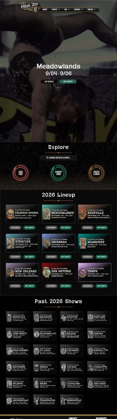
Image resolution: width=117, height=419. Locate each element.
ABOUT (45, 9)
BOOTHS (90, 9)
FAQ (65, 9)
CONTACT (77, 9)
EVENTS (54, 9)
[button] (115, 75)
